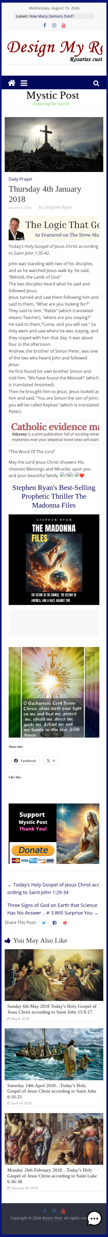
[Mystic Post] (12, 83)
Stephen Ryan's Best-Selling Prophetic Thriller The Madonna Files (53, 496)
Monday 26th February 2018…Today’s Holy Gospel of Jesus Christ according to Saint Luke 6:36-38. (52, 1175)
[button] (94, 1221)
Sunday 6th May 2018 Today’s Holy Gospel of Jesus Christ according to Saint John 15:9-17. (51, 1009)
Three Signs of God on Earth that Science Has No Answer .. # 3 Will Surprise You (53, 909)
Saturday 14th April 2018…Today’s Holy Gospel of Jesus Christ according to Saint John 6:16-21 (51, 1091)
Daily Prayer (21, 179)
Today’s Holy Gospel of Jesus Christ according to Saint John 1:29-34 (53, 888)
